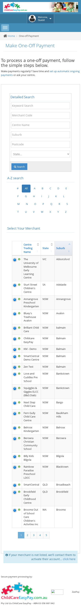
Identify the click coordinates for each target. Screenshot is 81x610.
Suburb (60, 248)
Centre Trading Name (28, 248)
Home (11, 36)
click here (69, 559)
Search (20, 166)
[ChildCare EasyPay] (24, 591)
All (26, 188)
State (45, 248)
